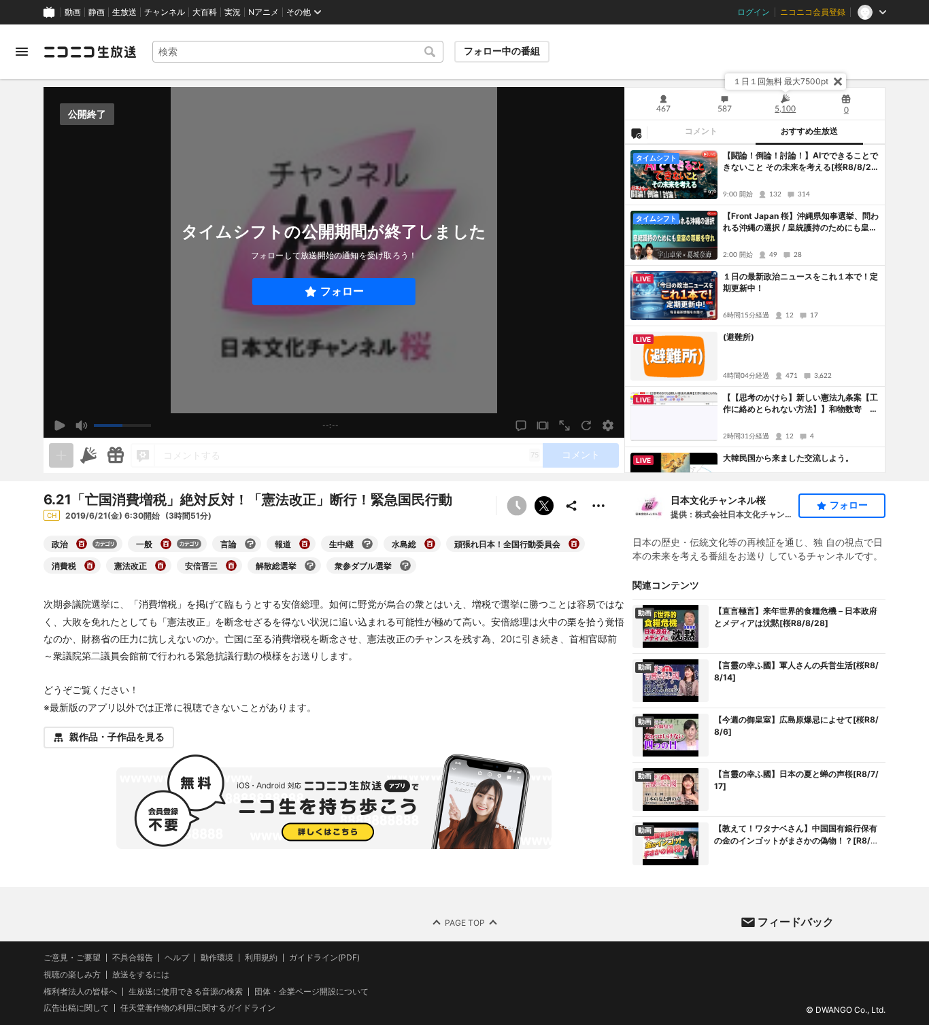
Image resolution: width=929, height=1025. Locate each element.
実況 (232, 12)
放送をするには (140, 975)
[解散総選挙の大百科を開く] (310, 565)
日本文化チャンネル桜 (718, 500)
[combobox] (297, 52)
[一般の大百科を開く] (166, 543)
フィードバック (796, 921)
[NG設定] (636, 132)
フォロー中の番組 (502, 51)
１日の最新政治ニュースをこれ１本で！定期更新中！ (800, 282)
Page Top (465, 923)
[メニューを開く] (21, 51)
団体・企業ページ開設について (311, 992)
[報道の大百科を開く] (304, 543)
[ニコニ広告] (88, 455)
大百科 (204, 12)
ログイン (753, 12)
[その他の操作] (598, 505)
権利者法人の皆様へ (80, 991)
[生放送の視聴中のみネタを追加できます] (61, 455)
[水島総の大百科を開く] (429, 543)
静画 (96, 12)
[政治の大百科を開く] (81, 543)
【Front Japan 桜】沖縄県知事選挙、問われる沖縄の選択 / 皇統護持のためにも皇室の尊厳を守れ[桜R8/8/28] (801, 222)
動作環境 (217, 958)
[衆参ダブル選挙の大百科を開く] (405, 565)
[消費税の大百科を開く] (89, 565)
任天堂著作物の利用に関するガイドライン (197, 1008)
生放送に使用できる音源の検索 (186, 992)
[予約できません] (516, 505)
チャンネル (164, 12)
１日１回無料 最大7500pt (780, 81)
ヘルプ (177, 958)
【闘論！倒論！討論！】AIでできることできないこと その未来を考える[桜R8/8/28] (800, 161)
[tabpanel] (755, 308)
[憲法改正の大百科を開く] (160, 565)
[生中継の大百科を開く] (367, 543)
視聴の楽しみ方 (72, 974)
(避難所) (738, 337)
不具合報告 (132, 958)
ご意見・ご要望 (72, 957)
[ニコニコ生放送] (90, 52)
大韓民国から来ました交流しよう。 (788, 458)
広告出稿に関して (76, 1008)
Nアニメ (263, 12)
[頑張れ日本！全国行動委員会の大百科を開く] (574, 543)
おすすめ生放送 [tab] (809, 131)
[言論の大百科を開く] (250, 543)
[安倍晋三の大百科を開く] (231, 565)
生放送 (124, 12)
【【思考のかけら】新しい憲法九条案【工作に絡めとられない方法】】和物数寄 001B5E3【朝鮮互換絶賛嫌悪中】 (800, 403)
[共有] (571, 505)
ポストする (544, 505)
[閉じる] (838, 81)
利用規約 (261, 958)
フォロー (342, 291)
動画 (73, 12)
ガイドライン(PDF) (324, 958)
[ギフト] (115, 455)
